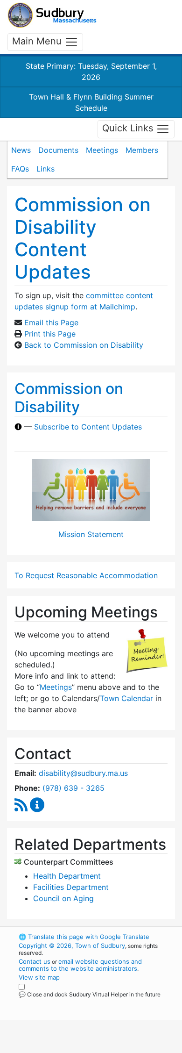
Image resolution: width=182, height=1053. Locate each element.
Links (45, 168)
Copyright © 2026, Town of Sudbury (72, 945)
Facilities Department (71, 887)
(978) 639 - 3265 (73, 788)
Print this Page (50, 333)
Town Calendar (126, 698)
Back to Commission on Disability (83, 345)
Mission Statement (91, 534)
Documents (58, 150)
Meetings (102, 150)
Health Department (67, 876)
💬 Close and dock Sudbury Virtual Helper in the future (90, 994)
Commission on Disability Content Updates (82, 238)
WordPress (60, 1003)
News (21, 150)
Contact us (34, 961)
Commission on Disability (68, 397)
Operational (76, 1047)
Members (142, 150)
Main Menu (38, 41)
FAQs (20, 168)
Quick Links (129, 128)
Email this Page (51, 322)
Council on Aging (63, 898)
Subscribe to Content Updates (88, 426)
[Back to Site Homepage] (52, 15)
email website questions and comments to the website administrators (80, 965)
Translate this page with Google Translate (84, 936)
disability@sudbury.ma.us (83, 773)
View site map (39, 977)
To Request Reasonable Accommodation (86, 575)
